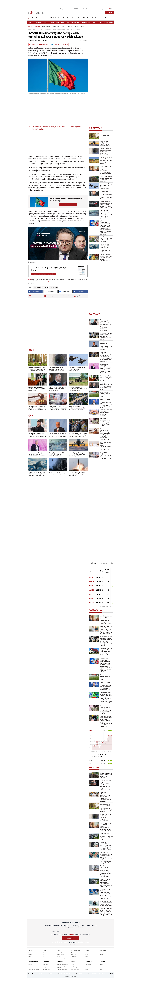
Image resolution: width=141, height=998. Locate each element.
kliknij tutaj (77, 943)
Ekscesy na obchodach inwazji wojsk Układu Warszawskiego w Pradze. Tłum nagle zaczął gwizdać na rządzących (78, 435)
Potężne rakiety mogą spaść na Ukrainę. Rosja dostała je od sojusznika (78, 474)
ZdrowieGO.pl (85, 8)
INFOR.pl (61, 8)
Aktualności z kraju (32, 967)
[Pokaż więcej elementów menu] (112, 17)
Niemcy (46, 22)
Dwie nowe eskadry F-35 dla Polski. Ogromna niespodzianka (77, 369)
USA (57, 22)
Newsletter (94, 8)
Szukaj (110, 12)
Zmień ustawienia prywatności (96, 974)
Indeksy (101, 952)
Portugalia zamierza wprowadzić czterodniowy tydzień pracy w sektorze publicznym (66, 200)
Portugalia (37, 287)
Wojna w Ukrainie (67, 26)
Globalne (30, 966)
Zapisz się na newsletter (60, 44)
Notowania (103, 950)
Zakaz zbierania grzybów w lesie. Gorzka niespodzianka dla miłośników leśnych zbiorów (36, 369)
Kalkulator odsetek (61, 967)
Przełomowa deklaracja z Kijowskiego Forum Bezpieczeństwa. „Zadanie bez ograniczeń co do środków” (37, 454)
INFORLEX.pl (76, 8)
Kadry (72, 966)
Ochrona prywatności (64, 974)
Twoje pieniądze (46, 969)
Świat (30, 22)
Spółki (101, 954)
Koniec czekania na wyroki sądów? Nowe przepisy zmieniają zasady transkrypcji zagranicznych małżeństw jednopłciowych (37, 408)
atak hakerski (54, 287)
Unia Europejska (75, 22)
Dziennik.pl (88, 961)
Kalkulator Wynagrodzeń (62, 966)
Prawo (72, 964)
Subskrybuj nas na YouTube (40, 44)
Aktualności (39, 22)
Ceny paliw (56, 26)
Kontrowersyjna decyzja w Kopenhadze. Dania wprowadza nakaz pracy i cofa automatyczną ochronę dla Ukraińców (37, 435)
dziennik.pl (69, 8)
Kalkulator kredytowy (62, 969)
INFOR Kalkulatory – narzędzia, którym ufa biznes (50, 268)
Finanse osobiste (45, 26)
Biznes (44, 950)
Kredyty (44, 967)
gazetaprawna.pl (103, 8)
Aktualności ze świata (33, 969)
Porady (101, 969)
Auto (86, 967)
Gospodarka (46, 961)
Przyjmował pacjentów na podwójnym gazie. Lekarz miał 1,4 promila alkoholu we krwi (58, 408)
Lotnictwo (87, 958)
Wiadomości (88, 964)
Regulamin (79, 974)
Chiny (100, 22)
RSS (111, 974)
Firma (44, 954)
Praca (58, 950)
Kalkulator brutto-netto (62, 964)
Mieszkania (74, 954)
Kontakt (30, 974)
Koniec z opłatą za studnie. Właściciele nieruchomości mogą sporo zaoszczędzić (57, 369)
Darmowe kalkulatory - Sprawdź (43, 274)
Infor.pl (73, 961)
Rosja (52, 22)
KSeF (44, 956)
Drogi (86, 954)
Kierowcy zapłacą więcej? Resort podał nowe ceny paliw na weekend (37, 388)
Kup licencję (50, 281)
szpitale (45, 287)
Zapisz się (70, 938)
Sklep (111, 8)
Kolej (86, 956)
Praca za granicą (61, 958)
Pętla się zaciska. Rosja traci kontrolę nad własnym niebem (58, 473)
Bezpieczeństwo (108, 22)
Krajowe (30, 964)
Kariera (58, 956)
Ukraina (94, 22)
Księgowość (74, 967)
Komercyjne (74, 956)
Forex (101, 956)
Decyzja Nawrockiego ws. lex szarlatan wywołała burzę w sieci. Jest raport (57, 388)
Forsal (29, 29)
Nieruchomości (75, 950)
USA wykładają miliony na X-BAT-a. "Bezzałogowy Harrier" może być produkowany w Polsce (37, 474)
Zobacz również (68, 204)
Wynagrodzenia (60, 954)
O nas (40, 974)
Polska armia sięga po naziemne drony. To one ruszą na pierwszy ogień (78, 388)
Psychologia (102, 967)
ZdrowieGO (103, 961)
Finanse (44, 958)
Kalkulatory (60, 961)
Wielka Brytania (86, 22)
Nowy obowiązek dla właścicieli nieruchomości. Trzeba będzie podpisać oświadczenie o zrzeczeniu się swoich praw (78, 408)
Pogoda (87, 969)
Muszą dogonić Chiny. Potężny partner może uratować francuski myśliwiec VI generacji (58, 454)
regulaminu (71, 934)
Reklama (50, 974)
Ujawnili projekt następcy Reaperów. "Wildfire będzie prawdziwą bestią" (77, 454)
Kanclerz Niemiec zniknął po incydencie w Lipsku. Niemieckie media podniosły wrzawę (57, 435)
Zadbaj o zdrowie (79, 26)
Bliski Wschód (65, 22)
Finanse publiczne (47, 966)
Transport (88, 950)
